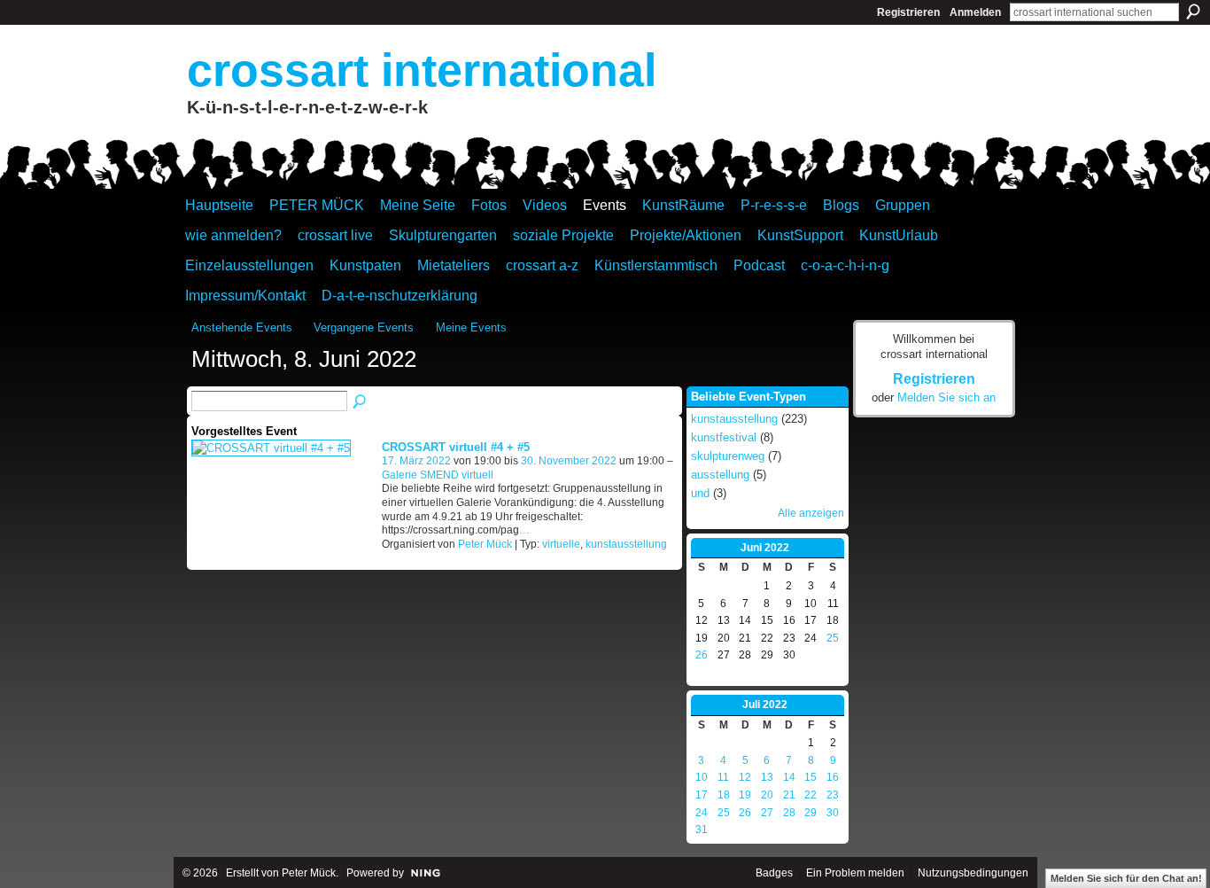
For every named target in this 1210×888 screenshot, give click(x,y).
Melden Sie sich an (946, 397)
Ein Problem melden (855, 873)
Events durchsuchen (360, 402)
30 (832, 812)
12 (745, 777)
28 (789, 812)
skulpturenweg (727, 456)
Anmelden (975, 12)
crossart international (421, 70)
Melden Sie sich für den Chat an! (1126, 878)
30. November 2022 (569, 461)
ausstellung (720, 474)
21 (789, 795)
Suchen (1193, 11)
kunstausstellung (626, 544)
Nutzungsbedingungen (973, 873)
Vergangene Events (364, 327)
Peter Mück (485, 544)
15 (810, 777)
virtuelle (561, 544)
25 (832, 638)
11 (723, 777)
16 (832, 777)
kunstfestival (723, 437)
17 (701, 795)
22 (810, 795)
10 (701, 777)
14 (789, 777)
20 (767, 795)
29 (810, 812)
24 (701, 812)
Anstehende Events (241, 327)
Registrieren (908, 12)
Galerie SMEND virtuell (437, 475)
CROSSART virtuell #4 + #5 (456, 447)
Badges (774, 873)
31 (701, 829)
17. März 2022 (416, 461)
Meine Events (471, 327)
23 (832, 795)
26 (701, 655)
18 (723, 795)
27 (767, 812)
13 (767, 777)
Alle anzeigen (811, 513)
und (700, 493)
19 (745, 795)
